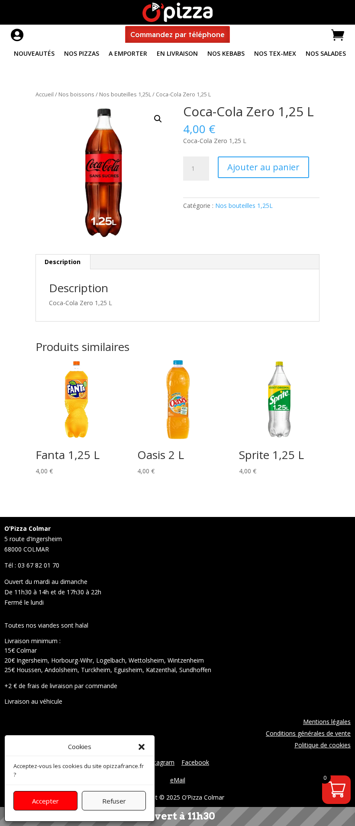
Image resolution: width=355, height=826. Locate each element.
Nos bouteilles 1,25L (125, 94)
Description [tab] (63, 262)
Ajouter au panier (263, 167)
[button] (141, 747)
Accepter (45, 801)
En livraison (177, 54)
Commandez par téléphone (177, 34)
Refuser (114, 801)
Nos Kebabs (226, 54)
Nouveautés (34, 54)
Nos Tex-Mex (275, 54)
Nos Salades (326, 54)
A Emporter (128, 54)
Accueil (45, 94)
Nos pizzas (81, 54)
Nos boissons (76, 94)
